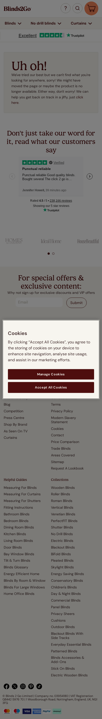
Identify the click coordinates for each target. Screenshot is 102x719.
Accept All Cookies (51, 387)
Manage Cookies (51, 374)
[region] (50, 359)
